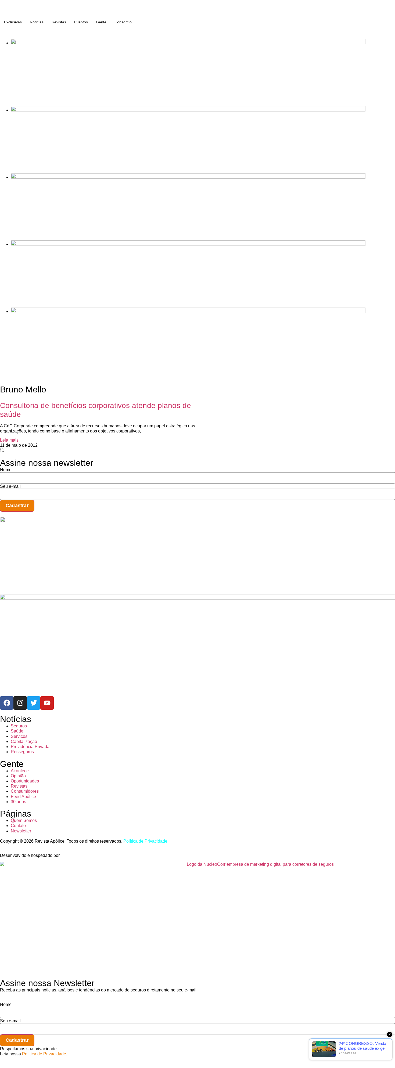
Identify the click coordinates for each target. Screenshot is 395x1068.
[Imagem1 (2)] (188, 244)
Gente (101, 22)
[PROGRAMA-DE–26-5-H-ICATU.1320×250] (188, 177)
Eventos (81, 22)
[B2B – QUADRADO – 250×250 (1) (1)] (33, 520)
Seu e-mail (10, 486)
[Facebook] (6, 703)
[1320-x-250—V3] (188, 43)
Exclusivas (13, 22)
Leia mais (9, 440)
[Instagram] (20, 703)
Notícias (37, 22)
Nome (6, 470)
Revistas (59, 22)
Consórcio (123, 22)
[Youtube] (47, 703)
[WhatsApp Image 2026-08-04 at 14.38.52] (188, 311)
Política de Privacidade (145, 841)
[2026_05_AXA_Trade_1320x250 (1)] (188, 110)
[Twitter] (33, 703)
